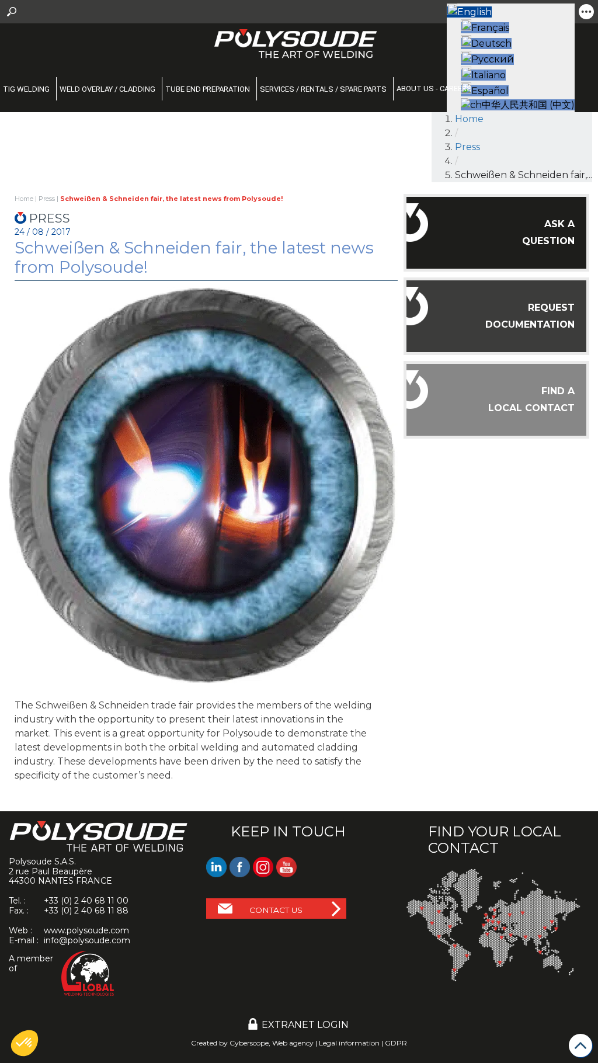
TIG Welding (26, 89)
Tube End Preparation (207, 89)
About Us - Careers (434, 88)
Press (467, 146)
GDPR (396, 1042)
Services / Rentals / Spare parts (323, 89)
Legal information (349, 1042)
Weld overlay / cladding (107, 89)
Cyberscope (249, 1042)
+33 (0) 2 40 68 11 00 (86, 900)
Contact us (276, 910)
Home (469, 118)
